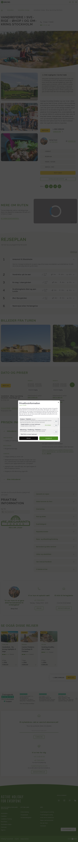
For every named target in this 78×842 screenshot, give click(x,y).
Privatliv (24, 405)
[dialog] (39, 421)
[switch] (55, 421)
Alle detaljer (48, 425)
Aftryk (20, 405)
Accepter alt (49, 438)
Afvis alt (29, 438)
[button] (54, 421)
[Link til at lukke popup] (58, 402)
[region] (39, 426)
